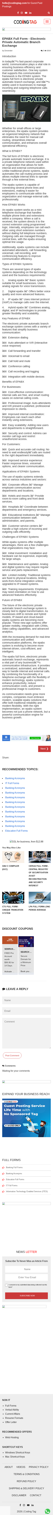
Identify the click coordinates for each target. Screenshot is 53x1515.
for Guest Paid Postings (22, 5)
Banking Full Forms (14, 1167)
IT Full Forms (12, 783)
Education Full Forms (16, 831)
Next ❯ (44, 748)
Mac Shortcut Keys (15, 1456)
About (9, 1467)
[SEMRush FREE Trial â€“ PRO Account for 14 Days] (10, 940)
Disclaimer (19, 1495)
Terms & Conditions (27, 1474)
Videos (20, 1467)
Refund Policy (26, 1481)
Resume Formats (14, 1418)
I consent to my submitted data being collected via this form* (28, 1286)
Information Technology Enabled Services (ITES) (27, 1191)
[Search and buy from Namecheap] (26, 941)
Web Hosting (12, 1437)
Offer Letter (11, 1422)
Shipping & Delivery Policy (26, 1488)
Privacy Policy (39, 1467)
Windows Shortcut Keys (17, 1452)
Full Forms (10, 1405)
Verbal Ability (12, 1409)
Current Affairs (12, 1414)
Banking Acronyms (15, 778)
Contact (35, 1495)
